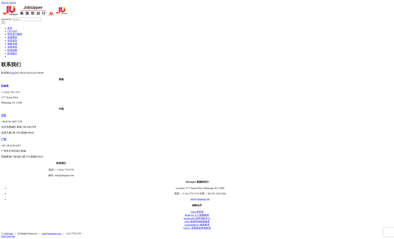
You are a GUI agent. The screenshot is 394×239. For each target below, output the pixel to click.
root (13, 73)
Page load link (8, 236)
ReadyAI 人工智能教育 (197, 215)
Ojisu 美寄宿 (197, 212)
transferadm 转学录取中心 (197, 218)
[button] (5, 85)
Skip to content (8, 2)
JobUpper (8, 233)
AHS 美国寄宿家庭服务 (197, 221)
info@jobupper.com (200, 199)
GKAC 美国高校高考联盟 (197, 228)
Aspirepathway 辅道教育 (197, 224)
